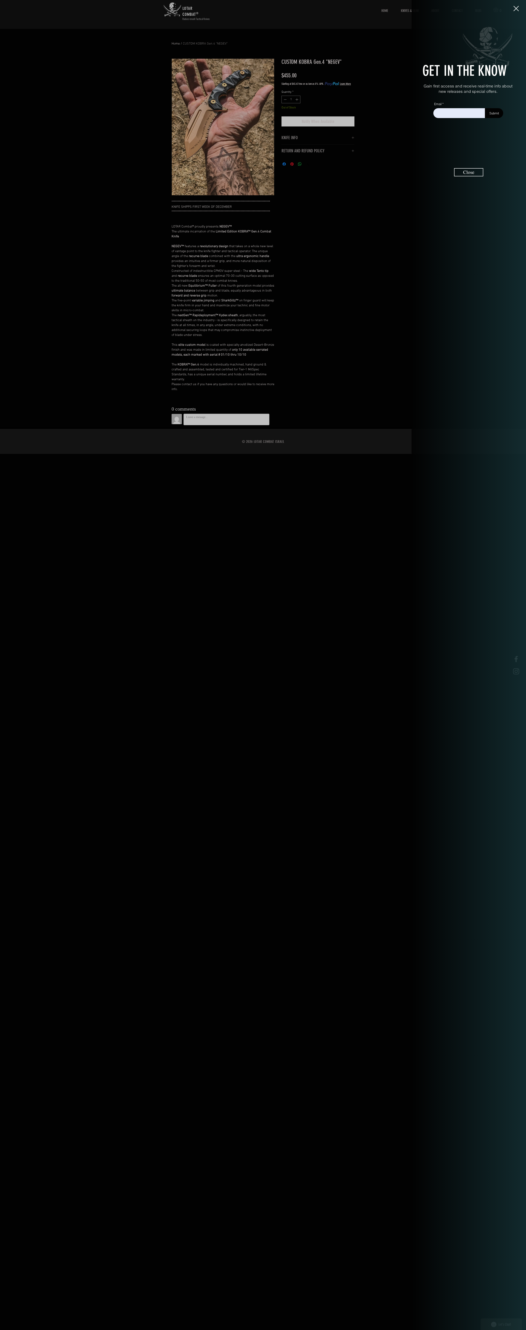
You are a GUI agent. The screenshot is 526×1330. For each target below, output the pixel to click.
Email (438, 104)
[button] (516, 8)
